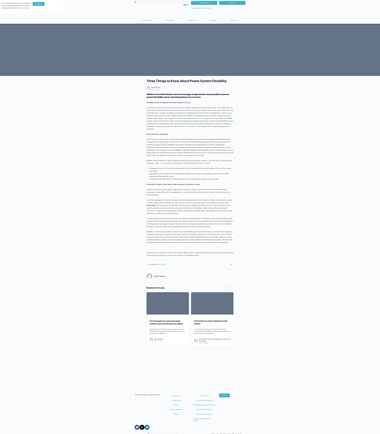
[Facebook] (137, 427)
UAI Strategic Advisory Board (204, 405)
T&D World (224, 402)
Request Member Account (200, 8)
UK (221, 113)
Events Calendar (176, 409)
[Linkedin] (146, 427)
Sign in (185, 5)
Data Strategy (161, 264)
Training (213, 20)
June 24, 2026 (203, 343)
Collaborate (175, 400)
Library (176, 405)
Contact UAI (204, 396)
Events (190, 20)
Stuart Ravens (155, 87)
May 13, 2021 (155, 89)
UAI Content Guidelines (204, 400)
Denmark (229, 113)
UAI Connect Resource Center (201, 420)
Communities (147, 20)
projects (199, 118)
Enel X (195, 126)
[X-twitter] (142, 427)
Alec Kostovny (158, 339)
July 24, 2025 (158, 341)
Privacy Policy (24, 8)
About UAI (234, 20)
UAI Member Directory (204, 409)
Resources (170, 20)
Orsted (187, 126)
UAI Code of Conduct (204, 414)
